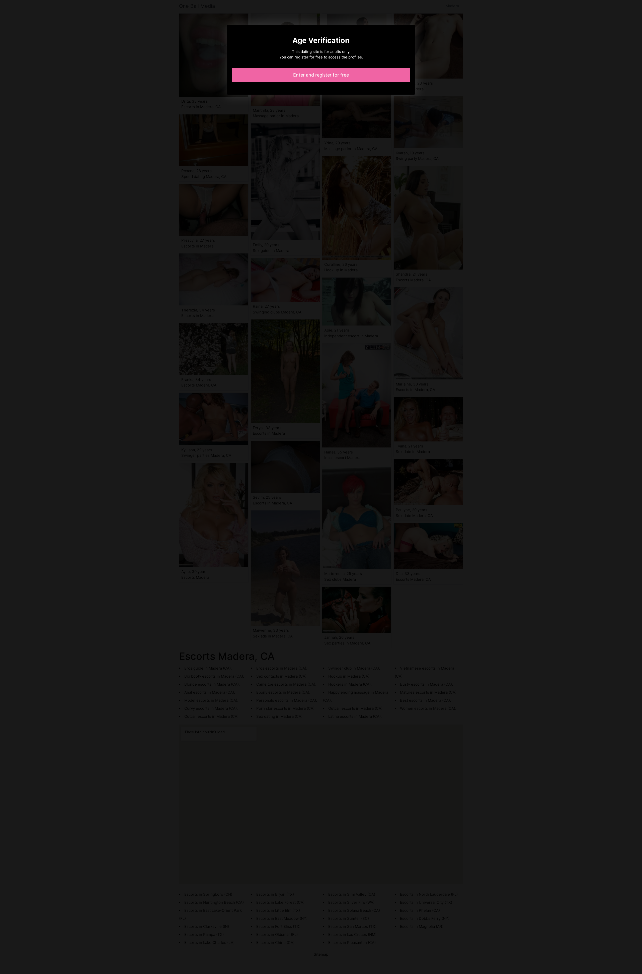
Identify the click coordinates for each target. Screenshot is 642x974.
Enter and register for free (321, 75)
